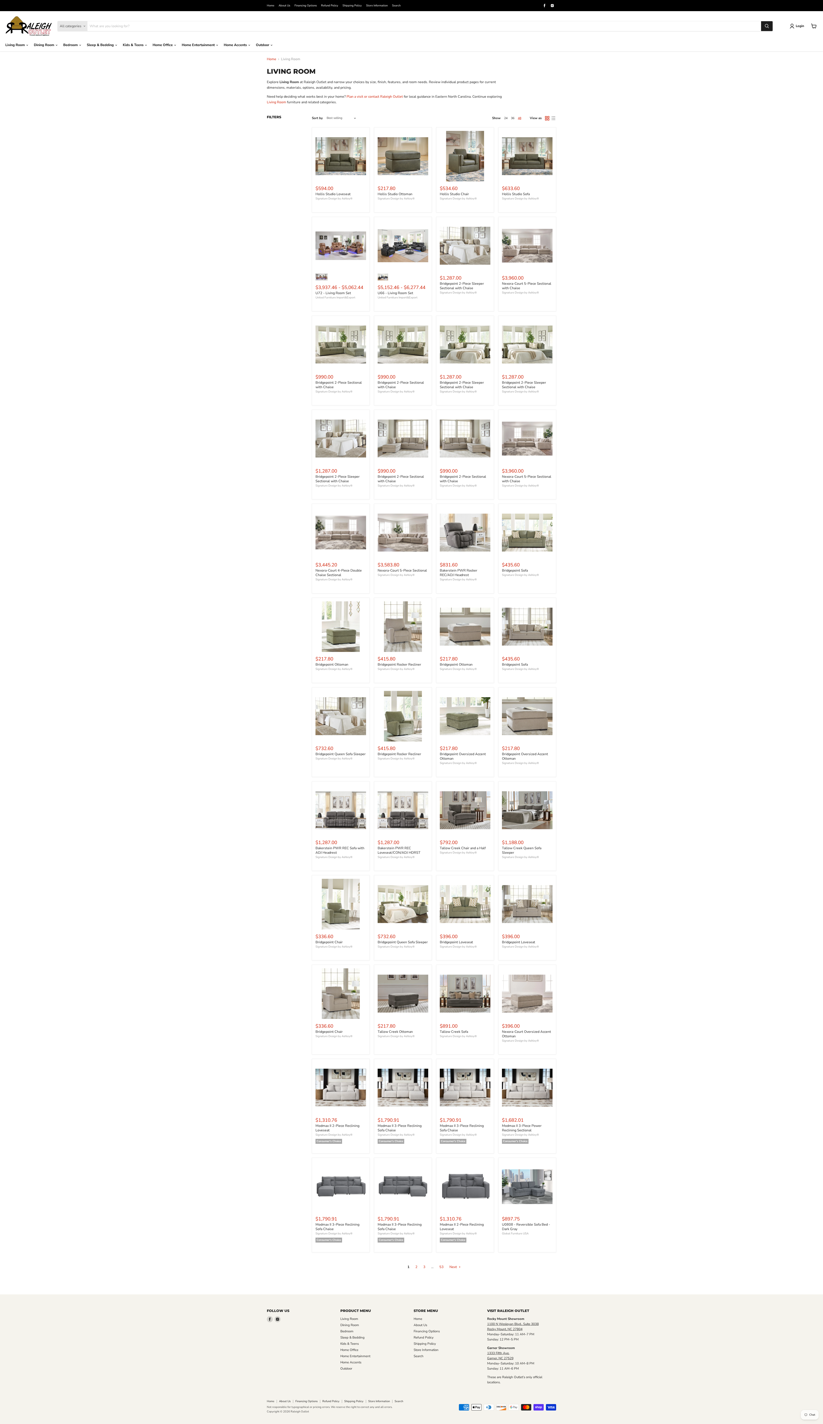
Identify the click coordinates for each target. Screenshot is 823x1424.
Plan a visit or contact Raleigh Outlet (375, 96)
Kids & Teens (133, 45)
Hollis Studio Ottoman (395, 194)
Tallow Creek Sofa (454, 1031)
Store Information (377, 5)
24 (506, 118)
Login (800, 26)
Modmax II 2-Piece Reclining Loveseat (337, 1128)
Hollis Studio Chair (454, 194)
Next (453, 1267)
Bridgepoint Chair (329, 942)
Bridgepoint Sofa (515, 570)
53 (441, 1267)
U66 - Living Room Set (395, 293)
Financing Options (305, 5)
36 (512, 118)
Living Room (15, 45)
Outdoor (263, 45)
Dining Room (44, 45)
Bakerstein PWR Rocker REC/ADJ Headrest (458, 572)
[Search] (767, 26)
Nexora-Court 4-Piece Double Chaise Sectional (338, 572)
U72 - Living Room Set (333, 293)
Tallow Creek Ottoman (395, 1031)
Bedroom (71, 45)
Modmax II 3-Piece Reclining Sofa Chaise (400, 1128)
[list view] (553, 118)
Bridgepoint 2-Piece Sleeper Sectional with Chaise (462, 285)
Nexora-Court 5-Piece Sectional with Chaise (526, 285)
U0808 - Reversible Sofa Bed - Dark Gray (526, 1226)
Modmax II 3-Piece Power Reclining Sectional (522, 1128)
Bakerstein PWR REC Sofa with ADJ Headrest (339, 850)
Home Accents (236, 45)
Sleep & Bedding (101, 45)
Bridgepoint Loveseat (456, 942)
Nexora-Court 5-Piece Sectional (402, 570)
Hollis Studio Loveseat (333, 194)
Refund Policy (329, 5)
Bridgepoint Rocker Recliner (399, 664)
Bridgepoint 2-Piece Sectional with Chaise (338, 384)
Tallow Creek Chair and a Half (463, 848)
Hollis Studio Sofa (516, 194)
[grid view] (547, 118)
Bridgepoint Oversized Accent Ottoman (463, 756)
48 (519, 118)
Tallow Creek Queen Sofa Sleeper (521, 850)
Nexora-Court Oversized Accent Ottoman (526, 1034)
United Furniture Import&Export (335, 297)
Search (396, 5)
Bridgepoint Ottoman (331, 664)
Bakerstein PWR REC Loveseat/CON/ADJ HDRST (399, 850)
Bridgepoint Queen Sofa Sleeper (340, 754)
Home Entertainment (199, 45)
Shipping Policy (352, 5)
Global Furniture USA (515, 1233)
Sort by (317, 118)
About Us (284, 5)
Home (270, 5)
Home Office (163, 45)
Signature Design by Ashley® (334, 199)
